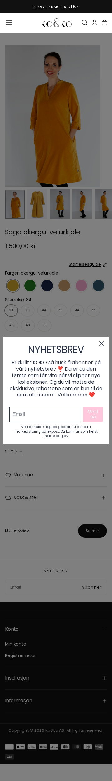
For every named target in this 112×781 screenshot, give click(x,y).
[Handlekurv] (104, 23)
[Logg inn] (94, 23)
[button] (8, 22)
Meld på (92, 414)
